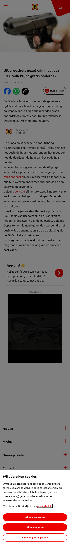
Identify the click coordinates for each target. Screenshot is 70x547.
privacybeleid (44, 505)
